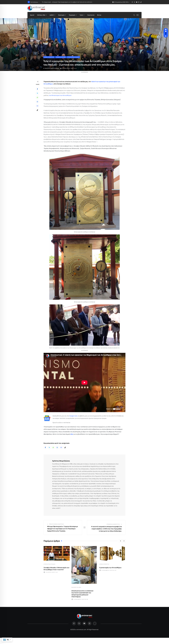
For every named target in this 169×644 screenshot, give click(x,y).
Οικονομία (61, 15)
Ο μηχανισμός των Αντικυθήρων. (110, 568)
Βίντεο (99, 15)
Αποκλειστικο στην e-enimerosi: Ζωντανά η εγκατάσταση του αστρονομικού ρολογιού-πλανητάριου (82, 594)
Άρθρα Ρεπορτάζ (104, 564)
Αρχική (32, 15)
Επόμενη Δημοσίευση (113, 524)
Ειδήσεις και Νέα (76, 587)
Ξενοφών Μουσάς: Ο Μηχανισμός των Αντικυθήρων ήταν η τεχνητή (56, 568)
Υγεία (81, 15)
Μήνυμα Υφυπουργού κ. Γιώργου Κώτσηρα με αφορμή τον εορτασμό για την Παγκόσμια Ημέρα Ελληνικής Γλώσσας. (62, 528)
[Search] (134, 15)
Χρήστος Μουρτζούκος (52, 68)
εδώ (71, 434)
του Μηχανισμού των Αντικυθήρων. (60, 95)
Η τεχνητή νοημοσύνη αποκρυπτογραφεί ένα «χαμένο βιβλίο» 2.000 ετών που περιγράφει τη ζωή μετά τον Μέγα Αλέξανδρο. (106, 529)
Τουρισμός (72, 15)
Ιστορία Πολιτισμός (49, 564)
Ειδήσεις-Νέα (41, 15)
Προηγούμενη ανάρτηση (56, 524)
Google (71, 416)
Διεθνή (52, 15)
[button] (120, 541)
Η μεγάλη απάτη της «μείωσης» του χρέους (54, 2)
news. (76, 416)
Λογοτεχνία (90, 15)
